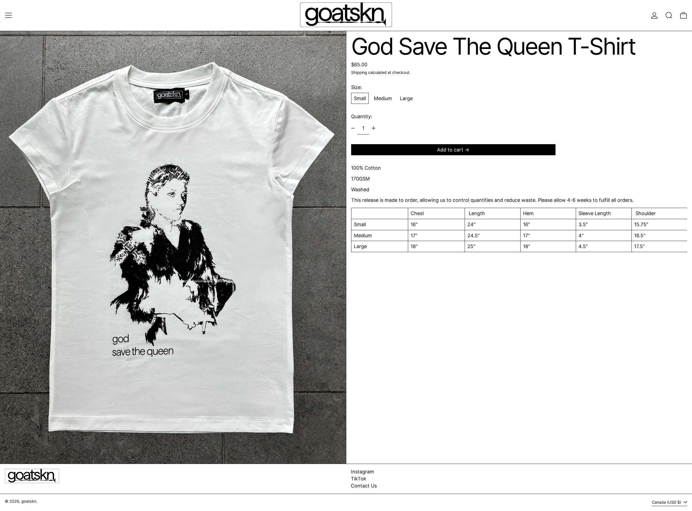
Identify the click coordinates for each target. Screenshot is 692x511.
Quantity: (361, 116)
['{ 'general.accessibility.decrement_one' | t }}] (353, 128)
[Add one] (373, 128)
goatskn (28, 501)
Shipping (359, 72)
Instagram (362, 471)
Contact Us (364, 486)
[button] (669, 15)
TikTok (358, 479)
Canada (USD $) (667, 502)
